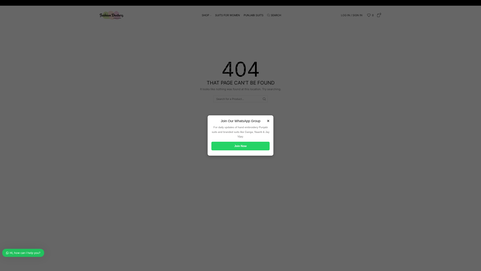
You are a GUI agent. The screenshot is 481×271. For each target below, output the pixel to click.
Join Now (240, 146)
